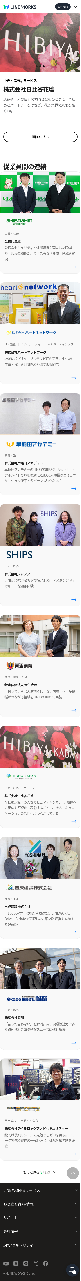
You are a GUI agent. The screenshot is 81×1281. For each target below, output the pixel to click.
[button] (40, 137)
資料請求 (63, 7)
